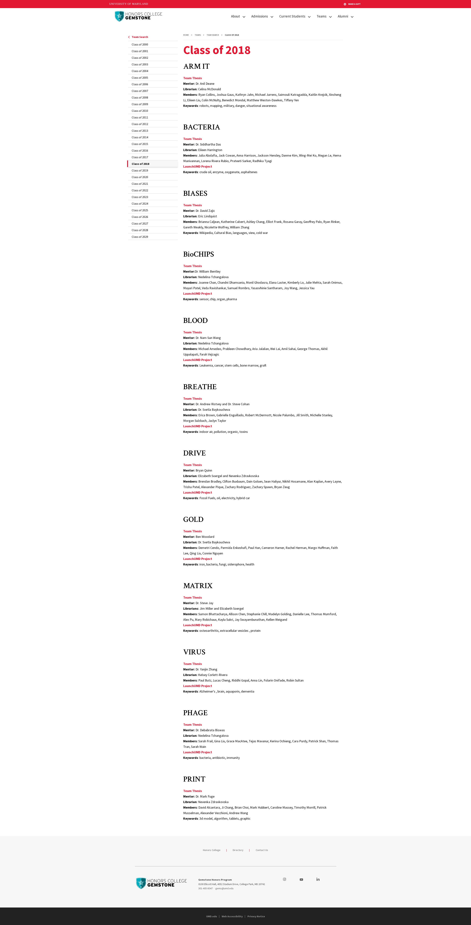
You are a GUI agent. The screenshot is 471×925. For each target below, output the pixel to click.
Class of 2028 (140, 230)
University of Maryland (128, 4)
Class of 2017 (140, 157)
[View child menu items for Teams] (330, 16)
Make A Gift (354, 4)
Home (186, 35)
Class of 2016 (140, 150)
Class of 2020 (140, 177)
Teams (321, 16)
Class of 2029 (140, 237)
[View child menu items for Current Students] (309, 16)
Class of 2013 (140, 130)
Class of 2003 (140, 64)
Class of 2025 (140, 210)
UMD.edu (211, 916)
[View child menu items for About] (244, 16)
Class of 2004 (140, 71)
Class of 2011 (140, 117)
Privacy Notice (256, 916)
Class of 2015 (140, 144)
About (235, 16)
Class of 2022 (140, 190)
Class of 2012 (140, 124)
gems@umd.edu (224, 888)
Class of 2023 (140, 197)
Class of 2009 (140, 104)
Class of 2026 (140, 217)
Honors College (212, 850)
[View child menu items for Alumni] (352, 16)
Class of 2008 (140, 97)
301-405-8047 (205, 888)
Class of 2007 (140, 91)
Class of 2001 (140, 51)
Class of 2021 (140, 183)
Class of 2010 (140, 111)
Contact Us (262, 850)
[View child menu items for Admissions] (272, 16)
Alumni (343, 16)
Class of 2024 (140, 203)
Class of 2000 (140, 44)
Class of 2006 (140, 84)
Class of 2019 (140, 170)
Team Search (140, 37)
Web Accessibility (232, 916)
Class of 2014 (140, 137)
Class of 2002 (140, 57)
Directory (238, 850)
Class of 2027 (140, 223)
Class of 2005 (140, 77)
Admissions (259, 16)
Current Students (292, 16)
